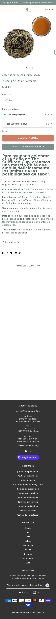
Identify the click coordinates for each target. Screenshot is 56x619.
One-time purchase (16, 115)
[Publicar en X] (7, 252)
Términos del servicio (28, 502)
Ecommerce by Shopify (32, 613)
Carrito (49, 10)
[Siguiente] (32, 67)
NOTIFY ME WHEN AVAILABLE (28, 146)
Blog (28, 563)
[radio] (5, 114)
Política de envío (28, 511)
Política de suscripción (28, 489)
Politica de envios (28, 480)
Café (28, 537)
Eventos (28, 554)
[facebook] (26, 451)
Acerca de (28, 559)
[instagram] (30, 451)
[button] (20, 252)
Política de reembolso (28, 498)
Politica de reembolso (28, 476)
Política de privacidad (28, 506)
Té (28, 532)
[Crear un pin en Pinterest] (11, 252)
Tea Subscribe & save (17, 124)
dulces (28, 541)
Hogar (28, 528)
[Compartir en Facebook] (3, 252)
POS (14, 613)
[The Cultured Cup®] (28, 10)
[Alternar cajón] (3, 10)
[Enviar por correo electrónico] (15, 252)
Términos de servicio (28, 493)
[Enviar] (47, 585)
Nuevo (28, 550)
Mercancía (28, 546)
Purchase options (10, 109)
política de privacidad (28, 472)
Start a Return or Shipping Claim (28, 485)
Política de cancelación (28, 515)
